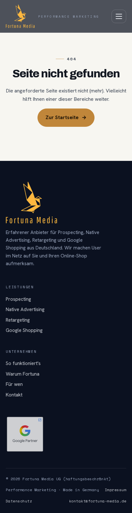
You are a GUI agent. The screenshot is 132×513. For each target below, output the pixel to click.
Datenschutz (19, 501)
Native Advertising (25, 309)
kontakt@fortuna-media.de (97, 501)
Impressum (115, 489)
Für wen (14, 384)
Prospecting (18, 299)
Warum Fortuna (22, 374)
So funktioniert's (23, 363)
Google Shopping (24, 330)
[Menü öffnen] (118, 16)
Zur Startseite (66, 117)
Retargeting (18, 320)
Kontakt (14, 395)
